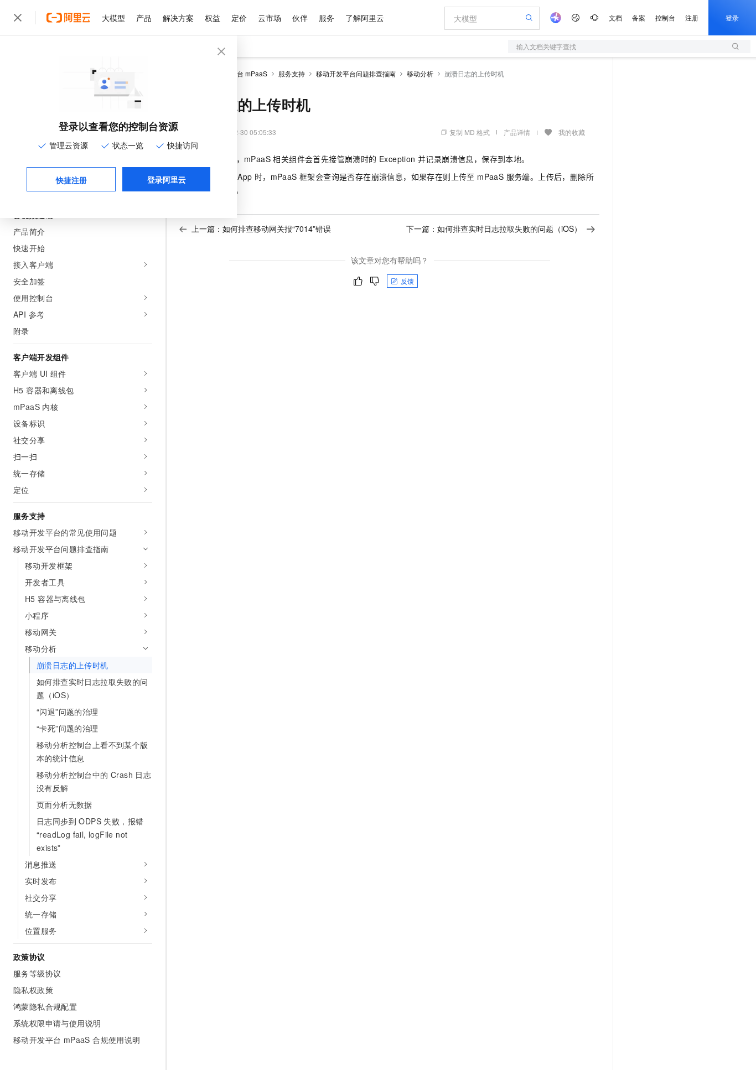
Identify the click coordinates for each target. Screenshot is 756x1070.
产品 (144, 17)
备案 (638, 17)
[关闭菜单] (17, 17)
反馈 (407, 280)
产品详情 (517, 132)
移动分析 (420, 73)
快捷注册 (71, 179)
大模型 (113, 17)
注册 (691, 17)
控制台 (665, 17)
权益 (212, 17)
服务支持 (291, 73)
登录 (732, 17)
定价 (239, 17)
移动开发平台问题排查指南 (356, 73)
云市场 (269, 17)
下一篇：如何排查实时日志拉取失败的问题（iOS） (494, 228)
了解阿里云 (364, 17)
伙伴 (300, 17)
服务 (326, 17)
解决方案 (178, 17)
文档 (615, 17)
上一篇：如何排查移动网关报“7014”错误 (261, 228)
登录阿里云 (166, 179)
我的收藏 (571, 132)
